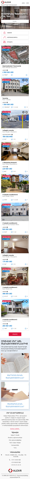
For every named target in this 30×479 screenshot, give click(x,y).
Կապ (15, 447)
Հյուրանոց (5, 98)
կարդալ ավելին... (15, 428)
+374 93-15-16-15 (16, 465)
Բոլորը (15, 334)
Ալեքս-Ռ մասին (15, 435)
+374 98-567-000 (16, 462)
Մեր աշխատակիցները (15, 440)
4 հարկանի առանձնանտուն (10, 194)
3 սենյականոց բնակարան (9, 162)
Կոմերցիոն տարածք (8, 130)
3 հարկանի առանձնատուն (9, 287)
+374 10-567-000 (16, 460)
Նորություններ (15, 445)
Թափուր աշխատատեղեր (15, 437)
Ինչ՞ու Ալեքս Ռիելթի (15, 442)
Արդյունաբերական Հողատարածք (11, 66)
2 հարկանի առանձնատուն (9, 223)
